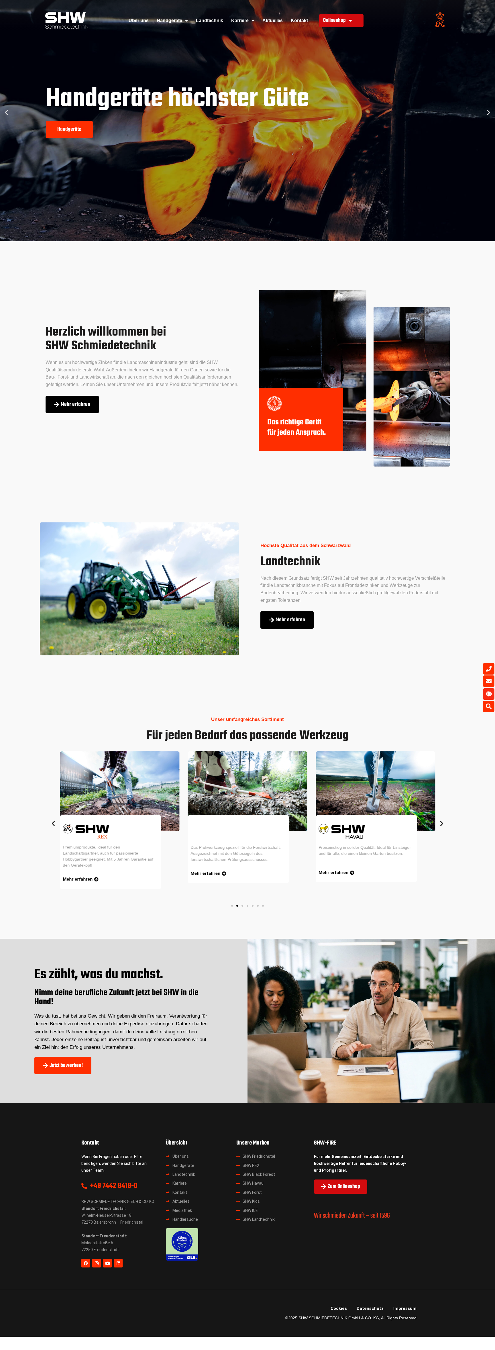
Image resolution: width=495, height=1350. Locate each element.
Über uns (139, 20)
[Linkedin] (118, 1263)
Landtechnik (209, 20)
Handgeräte (169, 20)
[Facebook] (85, 1263)
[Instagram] (96, 1263)
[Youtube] (107, 1263)
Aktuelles (272, 20)
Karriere (240, 20)
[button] (6, 112)
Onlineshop (334, 20)
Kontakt (299, 20)
